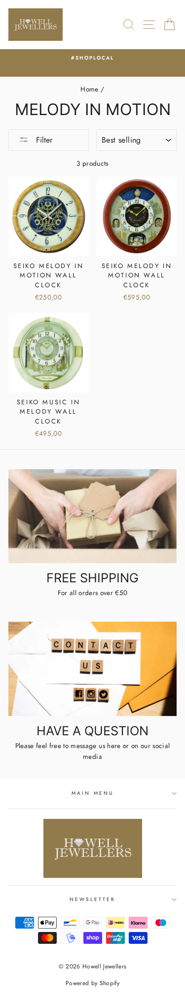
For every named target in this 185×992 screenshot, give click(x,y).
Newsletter (93, 899)
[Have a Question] (92, 669)
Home (89, 89)
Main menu (92, 793)
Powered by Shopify (92, 983)
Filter (43, 140)
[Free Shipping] (92, 516)
